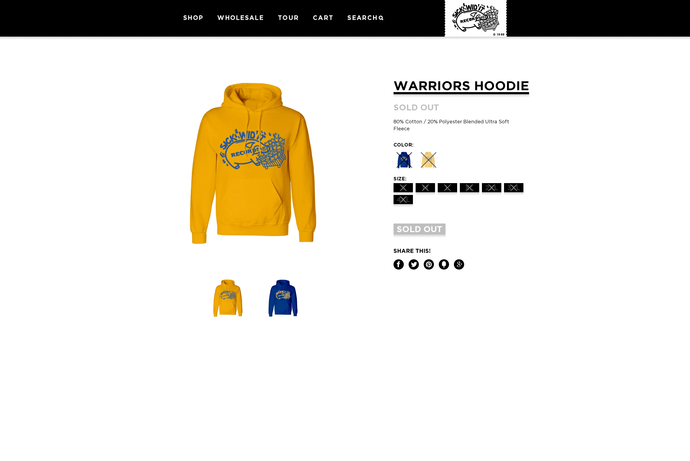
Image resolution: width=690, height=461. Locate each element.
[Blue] (404, 160)
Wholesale (240, 17)
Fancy (444, 264)
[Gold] (428, 160)
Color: (403, 144)
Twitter (413, 264)
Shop (193, 17)
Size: (400, 178)
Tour (288, 17)
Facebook (398, 264)
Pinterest (428, 264)
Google (459, 264)
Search (362, 17)
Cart (323, 17)
